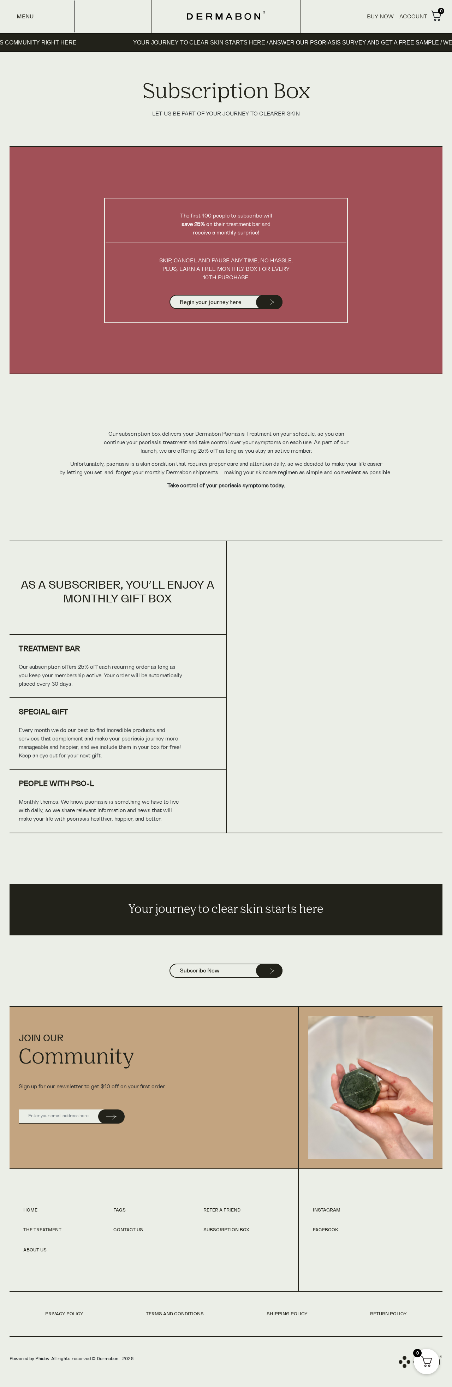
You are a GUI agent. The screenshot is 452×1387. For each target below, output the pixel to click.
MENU (25, 16)
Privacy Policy (64, 1314)
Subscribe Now (199, 971)
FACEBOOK (325, 1230)
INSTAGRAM (326, 1210)
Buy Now (380, 16)
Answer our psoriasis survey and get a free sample (327, 43)
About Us (35, 1250)
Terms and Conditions (175, 1314)
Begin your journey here (211, 302)
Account (413, 16)
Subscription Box (226, 1230)
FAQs (119, 1210)
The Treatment (42, 1230)
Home (30, 1210)
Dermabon (226, 15)
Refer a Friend (221, 1210)
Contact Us (128, 1230)
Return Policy (388, 1314)
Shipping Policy (287, 1314)
